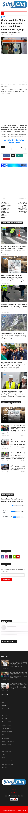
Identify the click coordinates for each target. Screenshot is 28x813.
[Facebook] (6, 796)
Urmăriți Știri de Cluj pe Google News (14, 141)
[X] (12, 796)
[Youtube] (19, 796)
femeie (3, 149)
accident (23, 149)
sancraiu (8, 149)
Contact (14, 789)
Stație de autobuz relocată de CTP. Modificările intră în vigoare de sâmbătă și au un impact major (17, 467)
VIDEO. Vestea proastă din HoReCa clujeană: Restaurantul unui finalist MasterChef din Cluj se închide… (12, 414)
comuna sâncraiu (16, 149)
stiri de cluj (11, 147)
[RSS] (22, 796)
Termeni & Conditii (22, 810)
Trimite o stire (14, 792)
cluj (6, 147)
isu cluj (20, 147)
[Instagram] (9, 796)
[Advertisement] (14, 67)
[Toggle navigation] (2, 13)
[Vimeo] (15, 796)
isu (16, 147)
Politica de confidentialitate (9, 810)
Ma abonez (6, 579)
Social (3, 16)
